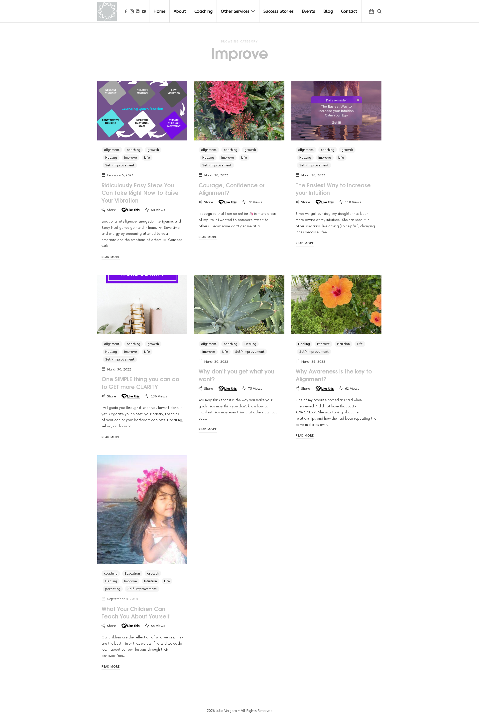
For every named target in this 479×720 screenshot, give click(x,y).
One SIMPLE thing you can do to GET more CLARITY (140, 382)
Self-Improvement (119, 165)
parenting (112, 589)
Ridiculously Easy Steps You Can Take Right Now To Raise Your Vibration (140, 193)
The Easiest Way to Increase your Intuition (333, 189)
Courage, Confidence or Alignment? (231, 189)
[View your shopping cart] (371, 11)
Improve (130, 157)
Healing (111, 157)
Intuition (343, 344)
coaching (133, 150)
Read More (111, 257)
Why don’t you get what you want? (236, 375)
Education (132, 573)
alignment (112, 150)
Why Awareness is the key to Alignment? (334, 375)
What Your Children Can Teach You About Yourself (136, 612)
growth (153, 150)
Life (147, 157)
